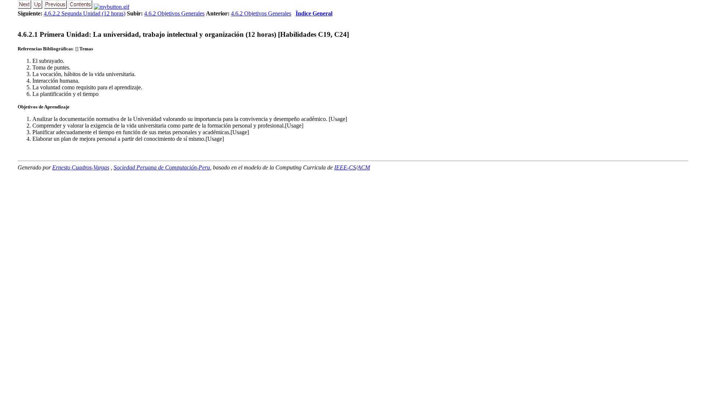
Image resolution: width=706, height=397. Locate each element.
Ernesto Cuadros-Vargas (80, 167)
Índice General (314, 13)
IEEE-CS (345, 167)
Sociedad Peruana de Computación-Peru (162, 167)
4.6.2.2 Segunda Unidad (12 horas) (84, 13)
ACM (363, 167)
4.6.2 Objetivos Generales (174, 13)
